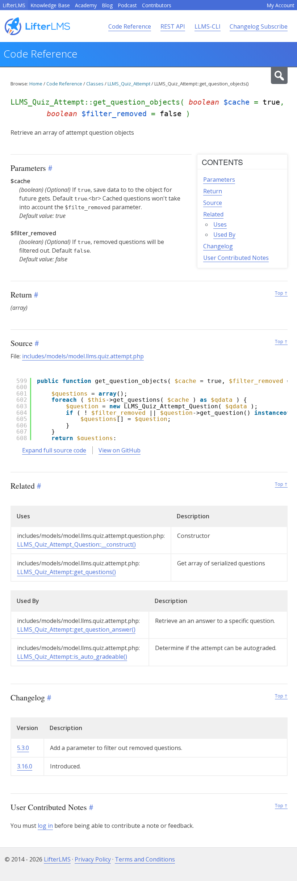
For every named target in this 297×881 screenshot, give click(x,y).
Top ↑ (281, 293)
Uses (220, 224)
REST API (172, 26)
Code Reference (129, 26)
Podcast (127, 5)
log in (45, 826)
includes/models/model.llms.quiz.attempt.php (83, 356)
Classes (95, 83)
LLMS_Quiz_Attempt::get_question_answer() (76, 629)
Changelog (218, 246)
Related (213, 214)
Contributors (156, 5)
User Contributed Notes (236, 258)
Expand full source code (54, 450)
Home (35, 83)
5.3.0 (23, 748)
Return (212, 191)
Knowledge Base (50, 5)
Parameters (219, 180)
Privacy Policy (93, 859)
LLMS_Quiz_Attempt (129, 83)
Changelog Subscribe (259, 26)
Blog (107, 5)
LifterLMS (14, 5)
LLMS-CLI (207, 26)
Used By (224, 235)
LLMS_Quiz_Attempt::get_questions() (66, 572)
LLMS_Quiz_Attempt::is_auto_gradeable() (72, 657)
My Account (280, 5)
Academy (86, 5)
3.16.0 (24, 766)
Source (212, 203)
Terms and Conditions (145, 859)
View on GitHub (120, 450)
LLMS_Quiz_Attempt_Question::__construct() (76, 544)
